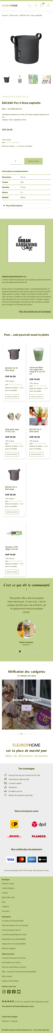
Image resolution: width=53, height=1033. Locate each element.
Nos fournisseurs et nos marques (15, 925)
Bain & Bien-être (8, 897)
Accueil (5, 15)
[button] (13, 651)
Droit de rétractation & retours (14, 967)
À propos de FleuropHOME (12, 921)
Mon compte (7, 976)
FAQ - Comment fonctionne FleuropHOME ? (19, 972)
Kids (3, 902)
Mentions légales (8, 948)
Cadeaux (5, 906)
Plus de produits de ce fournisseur (35, 311)
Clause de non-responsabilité (13, 944)
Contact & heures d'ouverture (14, 958)
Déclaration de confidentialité (14, 939)
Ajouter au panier (33, 161)
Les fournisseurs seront (11, 930)
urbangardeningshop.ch (15, 96)
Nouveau (5, 911)
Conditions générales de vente (14, 934)
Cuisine (5, 893)
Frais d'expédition (12, 142)
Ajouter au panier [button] (12, 396)
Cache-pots (13, 15)
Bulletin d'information (10, 981)
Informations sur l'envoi (11, 962)
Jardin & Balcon (8, 888)
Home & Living (8, 883)
